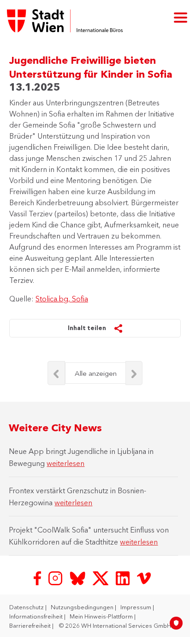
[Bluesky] (78, 577)
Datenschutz (27, 607)
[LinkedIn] (123, 577)
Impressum (136, 607)
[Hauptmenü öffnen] (180, 17)
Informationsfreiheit (36, 616)
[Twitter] (101, 577)
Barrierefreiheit (30, 625)
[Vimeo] (144, 577)
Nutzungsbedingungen (83, 607)
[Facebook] (38, 577)
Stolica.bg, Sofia (62, 298)
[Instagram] (56, 577)
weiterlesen (65, 463)
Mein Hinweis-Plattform (102, 616)
